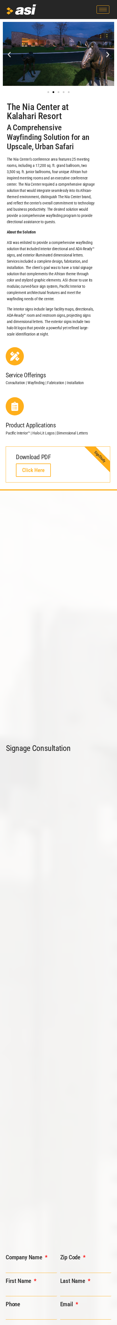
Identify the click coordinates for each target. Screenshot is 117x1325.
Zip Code (71, 1257)
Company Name (25, 1257)
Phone (13, 1304)
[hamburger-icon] (103, 9)
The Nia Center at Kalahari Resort (38, 111)
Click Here (33, 470)
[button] (9, 54)
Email (67, 1304)
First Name (19, 1281)
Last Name (73, 1281)
